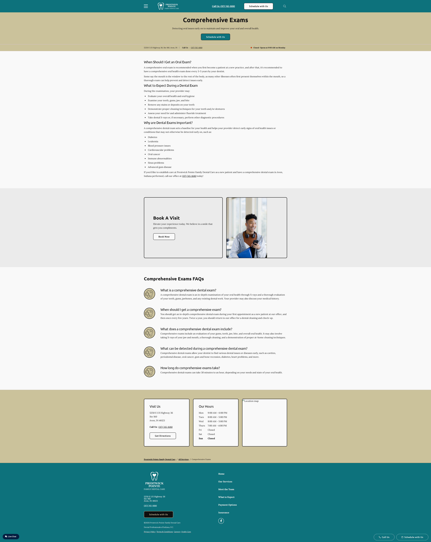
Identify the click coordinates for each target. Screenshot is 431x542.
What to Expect (226, 497)
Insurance (223, 512)
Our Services (225, 481)
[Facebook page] (221, 521)
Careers (177, 532)
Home (221, 473)
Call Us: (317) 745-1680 (223, 6)
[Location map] (264, 422)
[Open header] (146, 6)
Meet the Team (226, 489)
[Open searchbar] (284, 6)
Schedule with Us (258, 6)
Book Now (164, 236)
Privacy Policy (150, 532)
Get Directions (163, 435)
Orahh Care (186, 532)
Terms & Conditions (164, 532)
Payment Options (227, 504)
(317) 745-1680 (196, 48)
